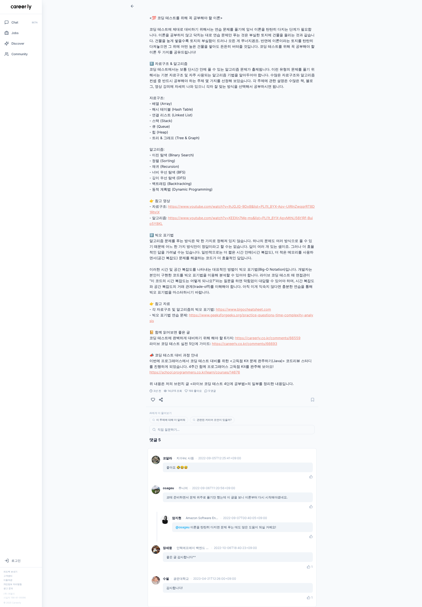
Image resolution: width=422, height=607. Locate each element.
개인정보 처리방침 (13, 584)
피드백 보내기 (10, 571)
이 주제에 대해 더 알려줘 (170, 419)
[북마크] (312, 399)
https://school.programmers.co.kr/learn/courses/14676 (194, 372)
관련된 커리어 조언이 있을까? (214, 419)
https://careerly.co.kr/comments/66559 (267, 338)
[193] (152, 399)
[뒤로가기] (132, 6)
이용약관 (8, 580)
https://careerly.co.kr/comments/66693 (244, 343)
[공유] (160, 399)
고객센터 (8, 575)
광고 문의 (8, 588)
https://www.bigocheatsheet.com (243, 309)
